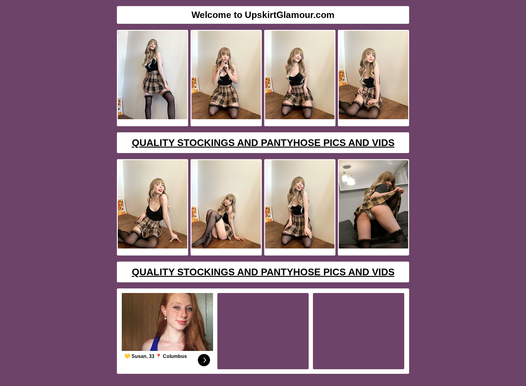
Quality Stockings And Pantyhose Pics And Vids (263, 142)
